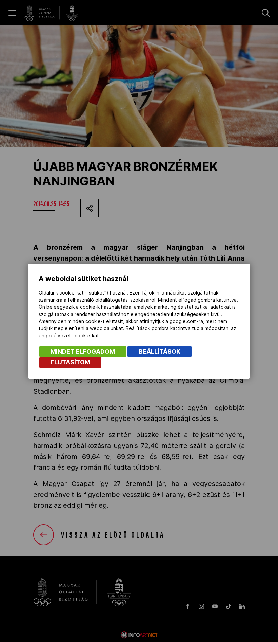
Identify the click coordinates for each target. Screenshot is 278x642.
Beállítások (159, 351)
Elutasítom (70, 362)
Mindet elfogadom (83, 351)
